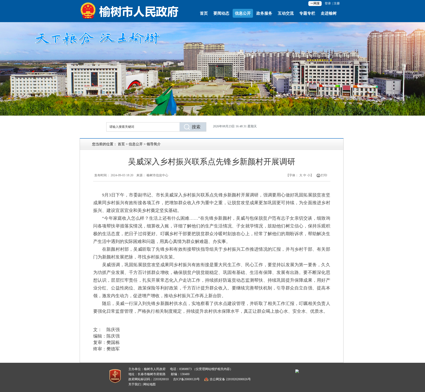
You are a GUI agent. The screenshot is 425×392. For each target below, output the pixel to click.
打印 (324, 175)
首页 (204, 13)
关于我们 (134, 384)
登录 (328, 3)
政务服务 (264, 13)
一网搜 (315, 3)
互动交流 (286, 13)
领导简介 (154, 144)
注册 (337, 3)
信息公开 (243, 13)
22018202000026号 (238, 379)
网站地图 (149, 384)
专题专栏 (307, 13)
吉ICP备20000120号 (186, 379)
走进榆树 (329, 13)
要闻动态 (221, 13)
